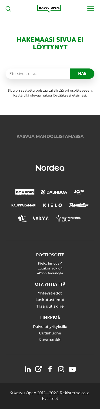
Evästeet (50, 398)
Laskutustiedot (50, 300)
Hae (82, 73)
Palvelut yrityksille (50, 326)
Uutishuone (50, 333)
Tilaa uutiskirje (50, 306)
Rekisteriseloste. (75, 393)
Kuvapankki (50, 339)
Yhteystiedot (50, 293)
